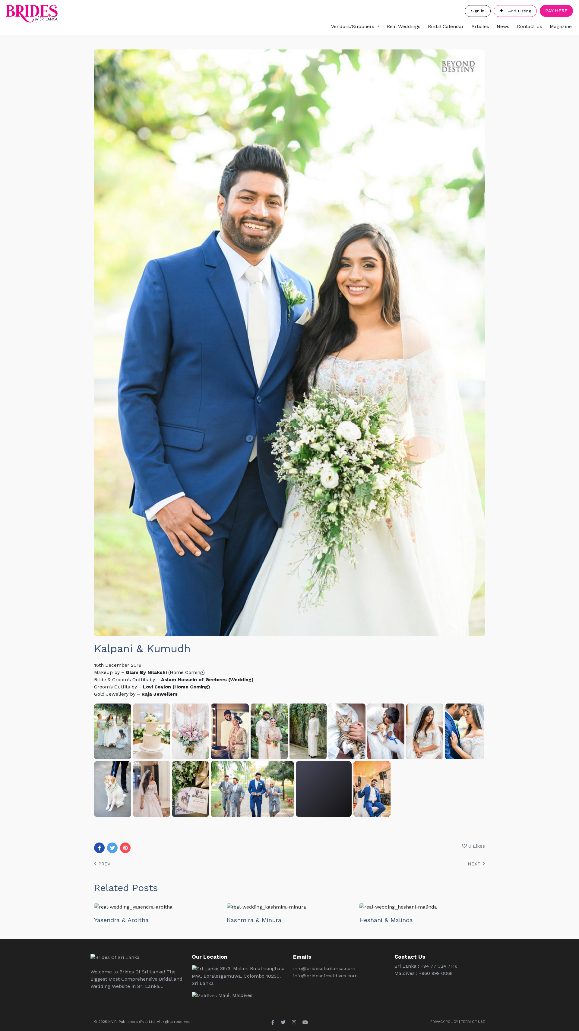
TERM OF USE (473, 1022)
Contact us (529, 26)
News (503, 26)
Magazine (561, 26)
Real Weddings (403, 26)
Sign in (477, 10)
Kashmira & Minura (254, 920)
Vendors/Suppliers (352, 26)
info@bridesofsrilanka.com (324, 968)
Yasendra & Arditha (121, 920)
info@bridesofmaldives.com (325, 976)
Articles (480, 26)
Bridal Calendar (446, 26)
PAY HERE (556, 11)
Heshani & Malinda (386, 920)
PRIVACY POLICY (444, 1022)
